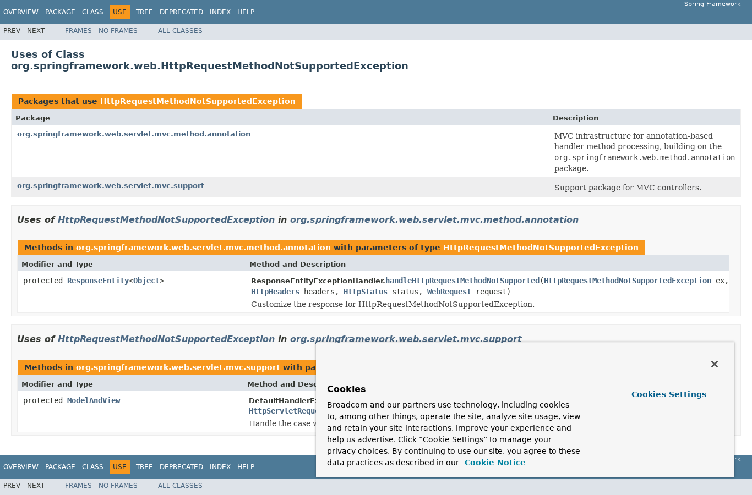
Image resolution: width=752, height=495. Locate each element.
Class (92, 12)
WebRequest (449, 291)
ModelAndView (93, 400)
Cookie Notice (494, 462)
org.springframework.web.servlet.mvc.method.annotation (133, 134)
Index (220, 12)
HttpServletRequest (288, 410)
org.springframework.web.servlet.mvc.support (110, 186)
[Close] (714, 364)
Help (245, 12)
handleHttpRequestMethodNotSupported (462, 280)
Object (146, 280)
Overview (21, 12)
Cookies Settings (668, 394)
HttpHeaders (275, 291)
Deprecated (181, 12)
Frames (78, 31)
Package (60, 12)
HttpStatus (366, 291)
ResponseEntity (98, 280)
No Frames (118, 31)
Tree (144, 12)
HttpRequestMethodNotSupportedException (198, 101)
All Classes (180, 31)
